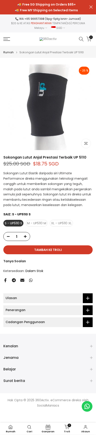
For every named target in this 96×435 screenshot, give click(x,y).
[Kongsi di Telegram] (14, 280)
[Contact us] (87, 406)
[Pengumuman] (46, 7)
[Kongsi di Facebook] (5, 280)
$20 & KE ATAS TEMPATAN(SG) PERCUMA (48, 23)
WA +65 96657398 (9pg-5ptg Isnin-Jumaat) (50, 19)
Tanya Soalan (14, 261)
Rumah (8, 52)
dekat (91, 7)
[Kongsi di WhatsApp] (31, 280)
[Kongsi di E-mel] (22, 280)
